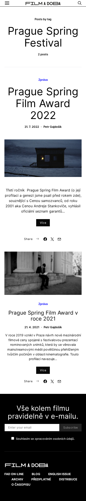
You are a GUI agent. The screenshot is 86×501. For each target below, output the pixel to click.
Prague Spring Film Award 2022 (43, 103)
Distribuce (68, 479)
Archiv (17, 479)
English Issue (59, 474)
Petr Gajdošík (52, 126)
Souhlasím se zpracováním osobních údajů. (45, 438)
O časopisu (20, 484)
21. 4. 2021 (31, 327)
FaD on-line (14, 474)
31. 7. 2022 (31, 126)
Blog (36, 474)
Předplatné (41, 479)
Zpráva (43, 79)
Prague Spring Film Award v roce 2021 (43, 316)
